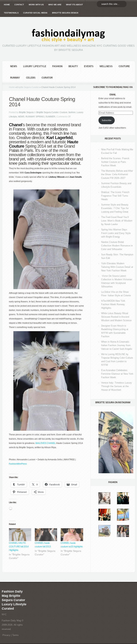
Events (88, 66)
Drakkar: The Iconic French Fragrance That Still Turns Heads (115, 196)
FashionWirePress (18, 464)
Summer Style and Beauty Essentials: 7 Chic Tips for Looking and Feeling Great (115, 208)
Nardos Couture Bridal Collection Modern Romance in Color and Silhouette (117, 246)
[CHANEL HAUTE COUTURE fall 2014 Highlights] (20, 534)
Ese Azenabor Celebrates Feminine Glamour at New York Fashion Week (117, 374)
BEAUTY (73, 66)
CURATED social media (35, 13)
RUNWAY (15, 77)
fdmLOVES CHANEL (45, 443)
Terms (15, 635)
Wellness (106, 66)
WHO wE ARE (54, 5)
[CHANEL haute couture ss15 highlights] (72, 534)
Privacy (6, 635)
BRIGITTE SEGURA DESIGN (65, 13)
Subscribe (106, 120)
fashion (57, 66)
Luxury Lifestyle (34, 66)
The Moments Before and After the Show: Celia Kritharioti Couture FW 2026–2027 (117, 174)
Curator (47, 77)
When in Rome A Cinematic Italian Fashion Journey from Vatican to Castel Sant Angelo (116, 345)
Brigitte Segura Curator (28, 87)
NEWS (13, 66)
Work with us (36, 5)
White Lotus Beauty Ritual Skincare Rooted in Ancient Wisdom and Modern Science (116, 317)
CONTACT (19, 5)
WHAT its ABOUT (74, 5)
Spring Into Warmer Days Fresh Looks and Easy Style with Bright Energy (116, 233)
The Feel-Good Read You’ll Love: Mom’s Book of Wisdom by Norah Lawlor (116, 221)
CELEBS (30, 77)
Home (12, 87)
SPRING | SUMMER (45, 116)
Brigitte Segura (26, 112)
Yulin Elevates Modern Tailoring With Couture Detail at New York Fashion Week (117, 267)
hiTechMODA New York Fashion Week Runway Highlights (113, 304)
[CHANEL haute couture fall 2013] (46, 534)
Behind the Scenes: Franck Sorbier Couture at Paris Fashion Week (115, 162)
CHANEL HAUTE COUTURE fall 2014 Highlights (19, 546)
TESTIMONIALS (11, 13)
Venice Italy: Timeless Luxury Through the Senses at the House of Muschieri (116, 386)
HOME (7, 5)
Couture (124, 66)
